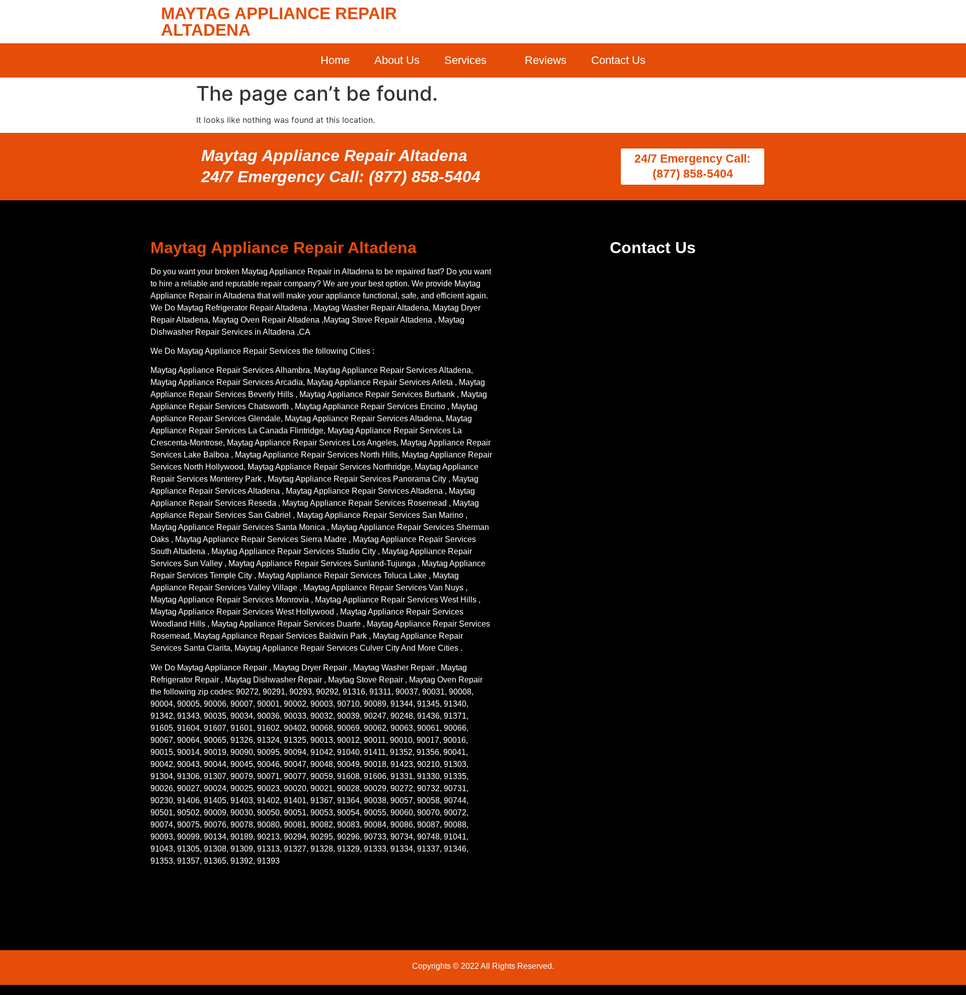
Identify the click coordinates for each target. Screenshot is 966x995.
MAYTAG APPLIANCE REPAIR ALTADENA (279, 21)
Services (465, 60)
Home (335, 60)
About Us (397, 60)
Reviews (546, 60)
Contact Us (618, 60)
